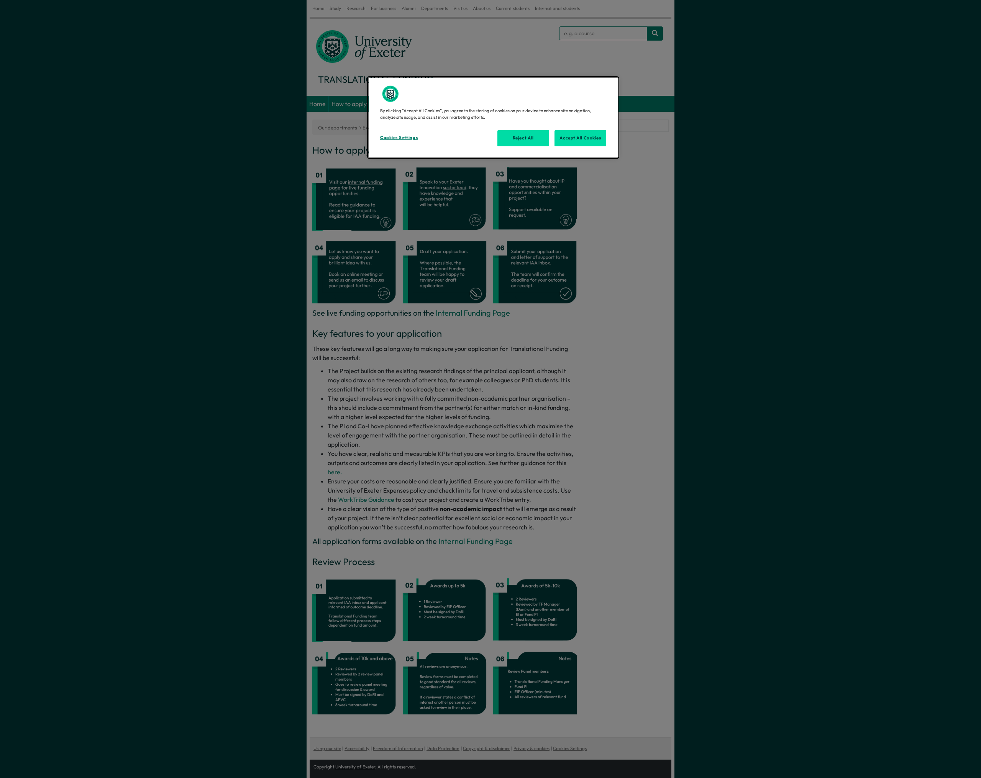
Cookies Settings (399, 137)
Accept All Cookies (580, 138)
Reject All (523, 138)
